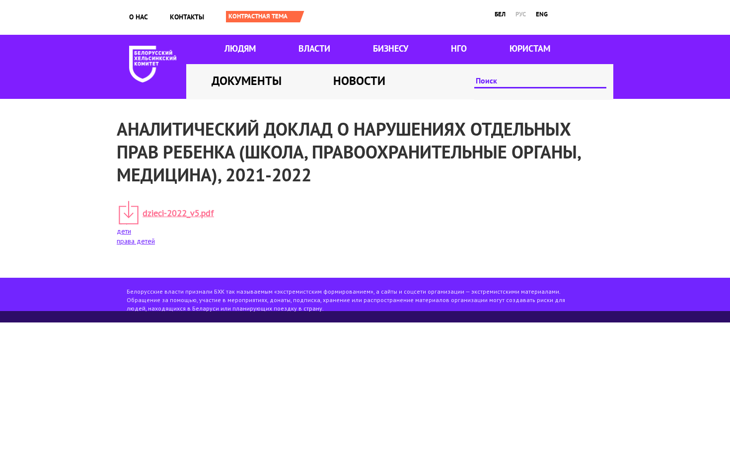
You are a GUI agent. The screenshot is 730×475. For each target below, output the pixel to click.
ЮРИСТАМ (530, 48)
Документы (247, 80)
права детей (136, 241)
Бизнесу (390, 48)
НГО (459, 48)
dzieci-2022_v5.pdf (178, 213)
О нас (138, 16)
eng (542, 14)
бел (500, 14)
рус (520, 14)
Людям (240, 48)
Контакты (187, 16)
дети (124, 231)
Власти (314, 48)
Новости (359, 80)
